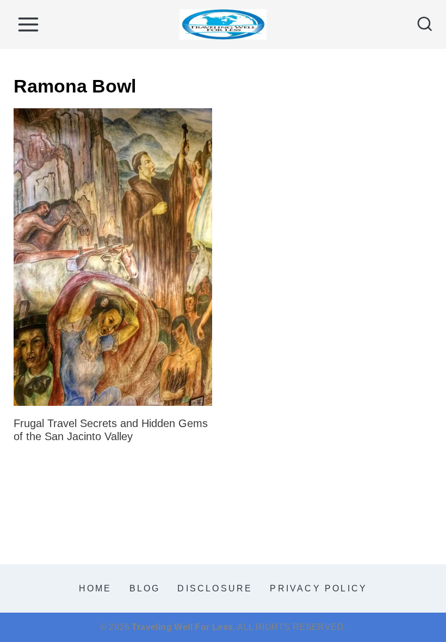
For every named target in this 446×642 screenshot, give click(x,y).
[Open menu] (28, 24)
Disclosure (214, 588)
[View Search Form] (424, 24)
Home (95, 588)
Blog (144, 588)
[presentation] (113, 257)
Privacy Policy (318, 588)
